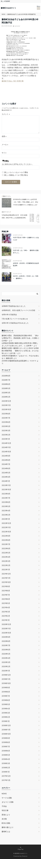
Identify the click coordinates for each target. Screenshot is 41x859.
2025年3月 (6, 430)
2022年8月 (6, 540)
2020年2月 (6, 666)
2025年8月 (6, 414)
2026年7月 (6, 380)
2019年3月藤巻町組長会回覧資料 (14, 361)
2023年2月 (6, 515)
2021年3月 (6, 612)
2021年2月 (6, 616)
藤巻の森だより (7, 827)
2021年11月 (6, 578)
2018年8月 (6, 742)
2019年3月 (6, 713)
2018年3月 (6, 763)
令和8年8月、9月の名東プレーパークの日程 (18, 310)
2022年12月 (6, 523)
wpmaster (17, 26)
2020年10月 (6, 633)
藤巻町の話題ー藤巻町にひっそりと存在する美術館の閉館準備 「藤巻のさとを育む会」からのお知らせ (20, 350)
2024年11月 (6, 447)
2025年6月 (6, 422)
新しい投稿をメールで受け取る (16, 175)
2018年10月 (6, 734)
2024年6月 (6, 468)
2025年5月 (6, 426)
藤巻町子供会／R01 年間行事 (13, 81)
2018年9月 (6, 738)
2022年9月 (6, 536)
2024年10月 (6, 452)
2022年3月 (6, 561)
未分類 (4, 819)
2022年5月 (6, 553)
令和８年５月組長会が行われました (15, 323)
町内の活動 (6, 823)
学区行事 (5, 810)
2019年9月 (6, 687)
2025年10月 (6, 409)
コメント (6, 114)
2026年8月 (6, 376)
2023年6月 (6, 502)
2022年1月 (6, 569)
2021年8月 (6, 591)
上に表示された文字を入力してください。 (18, 164)
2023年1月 (6, 519)
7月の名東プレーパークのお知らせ (15, 319)
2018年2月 (6, 768)
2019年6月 (6, 700)
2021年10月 (6, 582)
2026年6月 (6, 384)
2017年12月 (6, 776)
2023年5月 (6, 506)
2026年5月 (6, 388)
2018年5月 (6, 755)
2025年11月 (6, 405)
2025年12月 (6, 401)
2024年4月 (6, 477)
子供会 (4, 806)
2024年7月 (6, 464)
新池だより (6, 815)
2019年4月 (6, 709)
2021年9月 (6, 586)
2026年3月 (6, 393)
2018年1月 (6, 772)
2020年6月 (6, 650)
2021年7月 (6, 595)
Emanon (24, 856)
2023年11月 (6, 485)
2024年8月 (6, 460)
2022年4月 (6, 557)
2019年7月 (6, 696)
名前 (4, 136)
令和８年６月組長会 (9, 314)
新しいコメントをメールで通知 (16, 172)
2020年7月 (6, 645)
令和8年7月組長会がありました (14, 306)
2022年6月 (6, 548)
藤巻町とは (6, 831)
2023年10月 (6, 489)
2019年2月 (6, 717)
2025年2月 (6, 435)
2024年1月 (6, 481)
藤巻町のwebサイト (8, 8)
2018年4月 (6, 759)
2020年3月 (6, 662)
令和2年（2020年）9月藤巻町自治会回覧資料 (26, 264)
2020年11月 (6, 628)
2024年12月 (6, 443)
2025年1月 (6, 439)
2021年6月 (6, 599)
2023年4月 (6, 511)
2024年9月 (6, 456)
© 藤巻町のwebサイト (20, 853)
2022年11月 (6, 527)
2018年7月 (6, 746)
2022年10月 (6, 532)
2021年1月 (6, 620)
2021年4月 (6, 607)
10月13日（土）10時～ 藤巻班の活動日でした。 (26, 251)
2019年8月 (6, 692)
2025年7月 (6, 418)
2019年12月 (6, 675)
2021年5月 (6, 603)
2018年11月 (6, 730)
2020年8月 (6, 641)
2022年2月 (6, 565)
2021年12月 (6, 574)
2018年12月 (6, 725)
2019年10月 (6, 683)
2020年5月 (6, 654)
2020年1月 (6, 671)
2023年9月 (6, 494)
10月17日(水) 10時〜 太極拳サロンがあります (26, 239)
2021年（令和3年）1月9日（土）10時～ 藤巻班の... (25, 277)
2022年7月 (6, 544)
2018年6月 (6, 751)
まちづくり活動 (7, 802)
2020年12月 (6, 624)
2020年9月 (6, 637)
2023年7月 (6, 498)
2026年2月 (6, 397)
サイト (4, 153)
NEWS (4, 794)
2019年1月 (6, 721)
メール (5, 144)
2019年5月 (6, 704)
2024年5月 (6, 473)
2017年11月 (6, 780)
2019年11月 (6, 679)
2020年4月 (6, 658)
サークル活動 (7, 798)
